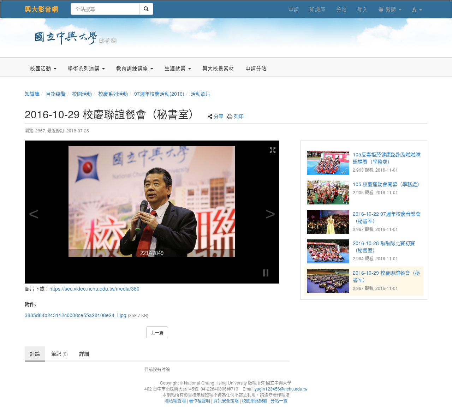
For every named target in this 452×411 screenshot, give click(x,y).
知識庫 (32, 93)
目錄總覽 (56, 93)
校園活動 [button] (41, 68)
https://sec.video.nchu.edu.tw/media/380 (94, 288)
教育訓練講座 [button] (133, 68)
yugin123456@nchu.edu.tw (281, 389)
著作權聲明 (199, 401)
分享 (219, 116)
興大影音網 (41, 9)
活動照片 (200, 93)
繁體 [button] (391, 9)
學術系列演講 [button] (84, 68)
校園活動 (82, 93)
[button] (417, 9)
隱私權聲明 (175, 401)
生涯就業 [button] (176, 68)
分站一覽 (278, 401)
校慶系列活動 (113, 93)
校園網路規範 (254, 401)
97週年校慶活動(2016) (159, 93)
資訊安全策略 (226, 401)
